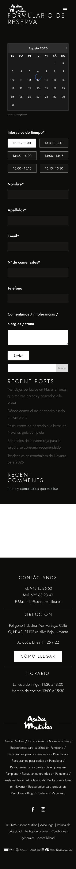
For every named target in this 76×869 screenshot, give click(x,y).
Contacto (42, 793)
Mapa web (58, 793)
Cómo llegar (38, 656)
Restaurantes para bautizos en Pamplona (36, 747)
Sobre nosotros (59, 741)
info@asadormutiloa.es (44, 601)
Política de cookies (36, 831)
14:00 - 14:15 (54, 155)
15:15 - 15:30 (54, 168)
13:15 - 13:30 (22, 143)
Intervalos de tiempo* (26, 132)
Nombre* (16, 184)
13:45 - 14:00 (22, 155)
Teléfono (15, 288)
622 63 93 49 (42, 595)
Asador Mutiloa (15, 741)
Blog (30, 793)
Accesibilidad (45, 838)
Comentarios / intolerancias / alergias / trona (33, 319)
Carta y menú (37, 741)
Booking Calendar (21, 115)
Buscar (62, 368)
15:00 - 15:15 (22, 168)
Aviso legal (47, 825)
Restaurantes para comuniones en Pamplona (37, 754)
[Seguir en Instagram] (43, 809)
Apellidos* (17, 210)
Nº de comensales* (24, 262)
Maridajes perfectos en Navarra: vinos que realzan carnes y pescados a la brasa (37, 396)
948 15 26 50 (41, 588)
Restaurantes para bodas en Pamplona (37, 760)
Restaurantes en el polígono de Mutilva (30, 780)
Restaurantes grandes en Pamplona (45, 773)
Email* (13, 236)
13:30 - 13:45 (54, 143)
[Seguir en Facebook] (33, 809)
